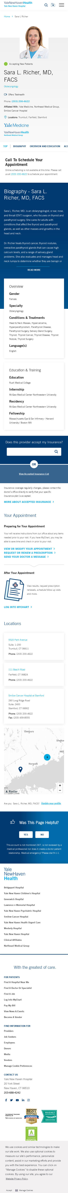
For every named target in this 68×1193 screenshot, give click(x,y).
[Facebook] (6, 1100)
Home (7, 16)
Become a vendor (13, 1017)
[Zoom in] (60, 785)
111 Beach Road (17, 669)
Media (7, 1054)
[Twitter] (11, 1100)
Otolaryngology (11, 86)
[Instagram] (28, 1100)
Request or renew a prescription (28, 552)
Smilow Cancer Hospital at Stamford (26, 695)
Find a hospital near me (16, 982)
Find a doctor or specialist (18, 988)
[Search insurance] (57, 452)
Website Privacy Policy (17, 1178)
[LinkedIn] (23, 1100)
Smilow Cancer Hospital (16, 916)
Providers (8, 1030)
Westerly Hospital (13, 928)
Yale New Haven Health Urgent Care (22, 922)
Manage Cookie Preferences (18, 1065)
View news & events (14, 1011)
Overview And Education (45, 146)
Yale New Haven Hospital (16, 934)
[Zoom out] (60, 790)
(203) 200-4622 (21, 101)
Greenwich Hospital (14, 899)
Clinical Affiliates (13, 939)
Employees (9, 1042)
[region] (34, 761)
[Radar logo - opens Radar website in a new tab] (11, 791)
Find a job (9, 993)
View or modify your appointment (28, 548)
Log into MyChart (13, 999)
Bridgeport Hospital (14, 887)
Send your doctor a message (25, 556)
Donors (7, 1048)
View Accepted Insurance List (34, 473)
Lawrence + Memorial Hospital (19, 904)
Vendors (8, 1060)
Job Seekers (10, 1036)
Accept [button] (9, 1190)
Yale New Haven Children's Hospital (22, 893)
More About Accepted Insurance (27, 501)
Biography (19, 146)
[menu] (61, 5)
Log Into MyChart (16, 607)
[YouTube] (17, 1100)
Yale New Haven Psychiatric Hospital (22, 910)
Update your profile (51, 803)
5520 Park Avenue (18, 639)
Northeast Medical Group (16, 945)
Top (5, 146)
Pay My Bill (9, 1005)
